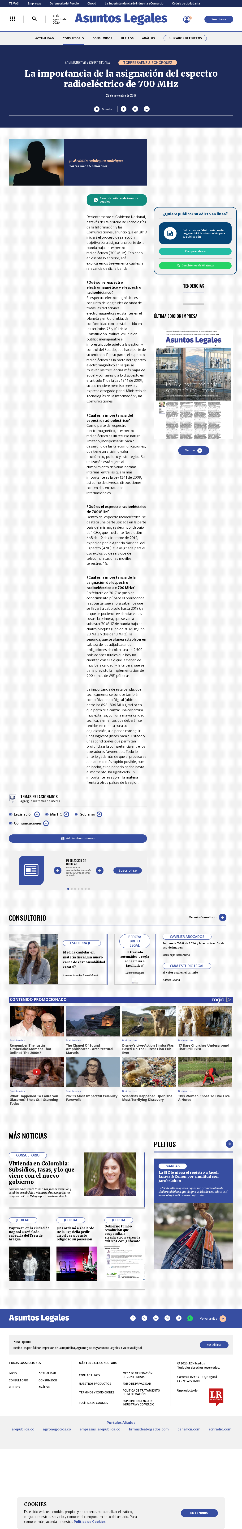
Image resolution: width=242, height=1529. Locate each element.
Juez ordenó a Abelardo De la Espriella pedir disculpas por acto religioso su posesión (75, 1233)
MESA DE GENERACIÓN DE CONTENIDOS (137, 1375)
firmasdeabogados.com (149, 1429)
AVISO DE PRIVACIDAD (137, 1383)
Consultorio (27, 917)
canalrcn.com (188, 1429)
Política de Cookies (90, 1522)
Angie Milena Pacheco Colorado (81, 975)
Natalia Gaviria (171, 980)
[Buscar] (34, 19)
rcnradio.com (220, 1429)
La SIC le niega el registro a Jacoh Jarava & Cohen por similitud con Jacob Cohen (189, 1176)
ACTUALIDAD (44, 38)
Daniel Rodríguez (134, 972)
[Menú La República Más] (12, 19)
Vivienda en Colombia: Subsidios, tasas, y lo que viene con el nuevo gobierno (41, 1172)
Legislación (23, 814)
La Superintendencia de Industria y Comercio (134, 3)
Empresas (34, 3)
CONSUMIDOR (102, 38)
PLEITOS (127, 38)
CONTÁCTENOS (89, 1375)
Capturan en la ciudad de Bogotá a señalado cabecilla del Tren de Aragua (29, 1233)
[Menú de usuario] (186, 19)
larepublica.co (22, 1429)
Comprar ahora (195, 251)
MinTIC (56, 814)
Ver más (190, 450)
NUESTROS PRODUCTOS (95, 1383)
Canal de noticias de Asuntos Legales (119, 200)
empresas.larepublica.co (100, 1429)
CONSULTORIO (73, 38)
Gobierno (87, 814)
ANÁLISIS (148, 38)
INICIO (13, 1373)
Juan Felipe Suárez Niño (176, 955)
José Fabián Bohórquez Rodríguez (96, 161)
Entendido (199, 1513)
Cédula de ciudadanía (186, 3)
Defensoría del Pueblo (64, 3)
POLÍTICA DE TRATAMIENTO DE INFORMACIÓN (141, 1392)
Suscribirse (219, 19)
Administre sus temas (80, 838)
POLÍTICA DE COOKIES (93, 1403)
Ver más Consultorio (202, 917)
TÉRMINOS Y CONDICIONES (96, 1392)
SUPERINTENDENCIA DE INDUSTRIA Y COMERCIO (138, 1402)
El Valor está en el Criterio (180, 972)
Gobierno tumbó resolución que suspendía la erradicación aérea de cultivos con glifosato (122, 1233)
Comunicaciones (28, 823)
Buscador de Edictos (185, 38)
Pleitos (165, 1144)
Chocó (91, 3)
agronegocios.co (57, 1429)
